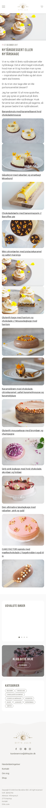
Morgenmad (29, 702)
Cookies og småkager (14, 698)
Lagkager (18, 702)
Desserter (28, 698)
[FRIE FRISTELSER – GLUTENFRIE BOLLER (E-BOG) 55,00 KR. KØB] (23, 623)
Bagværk (10, 691)
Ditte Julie (5, 804)
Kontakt (5, 768)
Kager (9, 702)
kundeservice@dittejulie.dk (23, 753)
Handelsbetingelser (11, 764)
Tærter (9, 706)
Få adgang (23, 665)
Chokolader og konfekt (15, 694)
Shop (4, 778)
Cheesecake (21, 691)
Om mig (5, 773)
